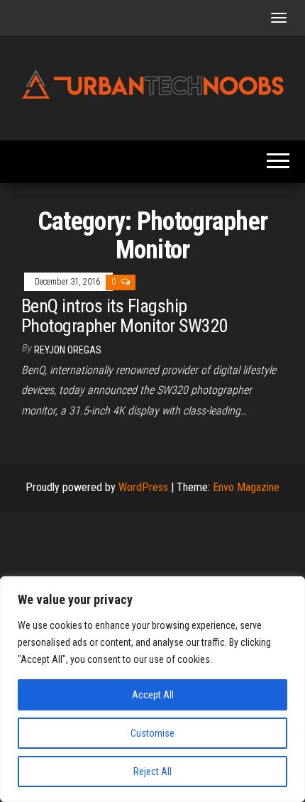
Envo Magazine (246, 487)
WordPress (143, 487)
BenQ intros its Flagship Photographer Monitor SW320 (124, 316)
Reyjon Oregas (67, 350)
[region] (152, 689)
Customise (152, 733)
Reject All (152, 771)
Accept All (153, 695)
